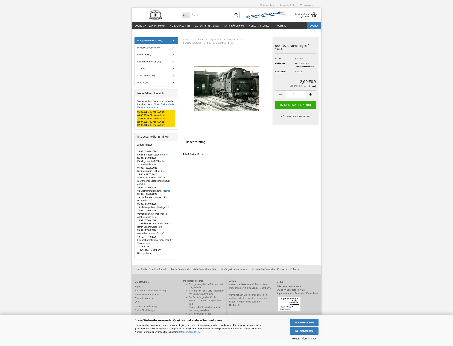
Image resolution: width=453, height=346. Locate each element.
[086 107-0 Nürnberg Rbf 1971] (226, 87)
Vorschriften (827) (260, 25)
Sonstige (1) (143, 68)
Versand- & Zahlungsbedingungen (151, 290)
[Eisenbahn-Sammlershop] (155, 15)
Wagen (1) (142, 82)
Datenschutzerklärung (189, 332)
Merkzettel (307, 5)
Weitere (281, 25)
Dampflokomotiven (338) (149, 40)
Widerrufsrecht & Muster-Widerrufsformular (147, 296)
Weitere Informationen (304, 338)
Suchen (314, 25)
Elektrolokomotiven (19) (149, 61)
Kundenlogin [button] (288, 5)
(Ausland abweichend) (304, 67)
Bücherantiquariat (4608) (150, 25)
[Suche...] (236, 15)
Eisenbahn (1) (144, 54)
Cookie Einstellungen (144, 310)
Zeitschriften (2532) (207, 25)
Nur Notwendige (304, 331)
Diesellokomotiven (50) (148, 47)
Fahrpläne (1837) (234, 25)
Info (166, 154)
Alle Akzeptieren (304, 322)
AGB (136, 302)
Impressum (140, 286)
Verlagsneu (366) (180, 25)
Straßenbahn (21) (146, 75)
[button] (267, 5)
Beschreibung (195, 142)
